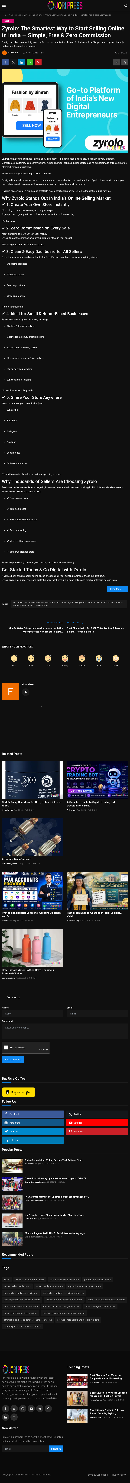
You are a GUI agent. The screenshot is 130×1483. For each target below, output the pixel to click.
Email (70, 1007)
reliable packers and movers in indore (64, 1299)
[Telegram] (39, 1408)
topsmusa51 (7, 920)
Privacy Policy (118, 1474)
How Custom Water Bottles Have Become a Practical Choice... (28, 972)
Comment (7, 1021)
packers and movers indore (97, 1279)
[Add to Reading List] (124, 62)
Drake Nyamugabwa (34, 1182)
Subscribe (56, 1448)
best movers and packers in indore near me (64, 1313)
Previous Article (54, 622)
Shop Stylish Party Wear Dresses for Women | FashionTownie (108, 1394)
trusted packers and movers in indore (22, 1299)
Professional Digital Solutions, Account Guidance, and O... (31, 914)
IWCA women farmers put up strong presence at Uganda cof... (57, 1197)
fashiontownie (96, 1400)
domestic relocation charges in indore (61, 1306)
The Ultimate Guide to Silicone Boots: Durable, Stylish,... (107, 1412)
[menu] (4, 5)
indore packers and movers (17, 1286)
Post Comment (13, 1059)
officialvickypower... (10, 863)
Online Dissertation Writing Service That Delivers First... (54, 1160)
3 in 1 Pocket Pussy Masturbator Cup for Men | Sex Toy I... (55, 1215)
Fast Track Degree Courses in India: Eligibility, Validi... (94, 914)
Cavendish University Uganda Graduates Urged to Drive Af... (56, 1178)
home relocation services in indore (20, 1313)
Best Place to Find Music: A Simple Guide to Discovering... (107, 1377)
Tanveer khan (96, 1417)
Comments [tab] (13, 997)
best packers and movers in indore (21, 1293)
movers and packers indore (49, 1286)
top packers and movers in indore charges (63, 1293)
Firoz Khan (28, 684)
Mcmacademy (73, 920)
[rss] (14, 1417)
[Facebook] (5, 1408)
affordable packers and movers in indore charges (28, 1319)
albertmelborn (31, 1163)
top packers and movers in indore (84, 1286)
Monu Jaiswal (7, 810)
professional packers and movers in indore (78, 1319)
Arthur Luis (71, 810)
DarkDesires (30, 1218)
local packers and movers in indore (21, 1306)
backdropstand (8, 978)
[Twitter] (14, 1408)
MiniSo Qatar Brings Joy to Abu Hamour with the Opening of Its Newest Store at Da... (36, 630)
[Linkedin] (5, 1417)
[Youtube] (31, 1408)
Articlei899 (94, 1382)
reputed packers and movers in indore (22, 1326)
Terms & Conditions (97, 1474)
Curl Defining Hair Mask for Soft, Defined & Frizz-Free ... (31, 804)
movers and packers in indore (30, 1279)
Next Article (73, 622)
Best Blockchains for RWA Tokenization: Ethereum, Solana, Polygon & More (96, 630)
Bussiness (16, 14)
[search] (126, 5)
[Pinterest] (48, 1408)
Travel (7, 1279)
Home (5, 14)
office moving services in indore (100, 1306)
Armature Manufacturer (16, 859)
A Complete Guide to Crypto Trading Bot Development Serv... (91, 804)
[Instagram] (22, 1408)
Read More (116, 588)
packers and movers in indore (64, 1279)
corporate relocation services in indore (106, 1299)
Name (5, 1007)
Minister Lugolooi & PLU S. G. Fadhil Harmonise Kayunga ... (56, 1233)
